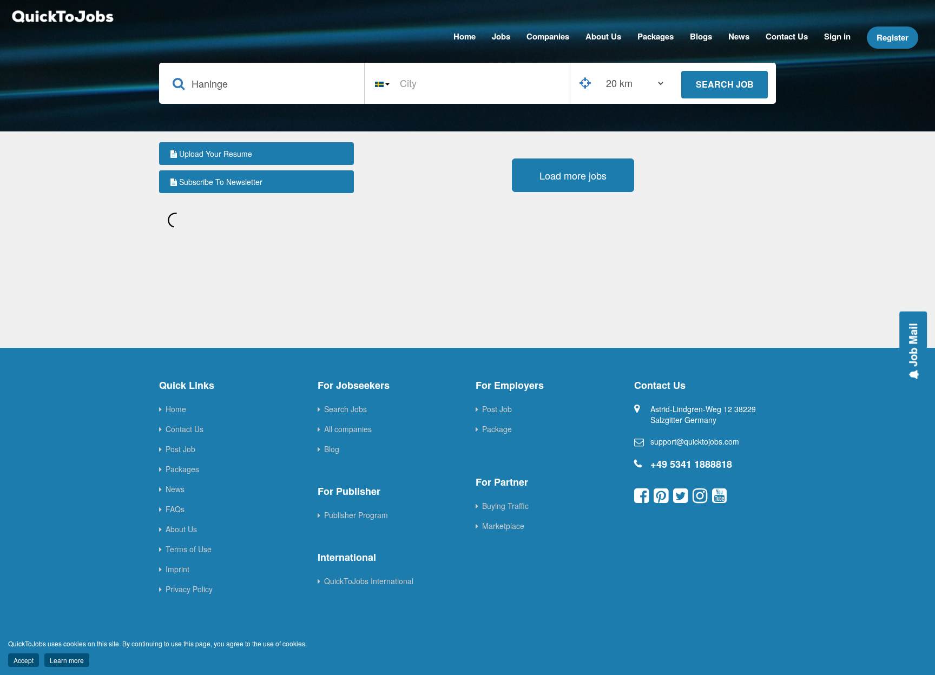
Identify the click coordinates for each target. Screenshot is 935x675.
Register (892, 37)
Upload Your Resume (214, 153)
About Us (603, 36)
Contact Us (787, 36)
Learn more (67, 660)
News (738, 36)
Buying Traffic (505, 505)
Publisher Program (356, 514)
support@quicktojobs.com (694, 441)
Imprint (177, 569)
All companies (348, 428)
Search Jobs (345, 408)
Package (497, 428)
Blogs (701, 36)
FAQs (175, 509)
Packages (655, 36)
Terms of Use (189, 549)
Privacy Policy (189, 589)
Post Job (180, 449)
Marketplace (503, 525)
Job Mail (912, 346)
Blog (331, 449)
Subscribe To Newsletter (219, 181)
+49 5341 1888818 (691, 464)
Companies (547, 36)
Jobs (501, 36)
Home (464, 36)
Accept (24, 660)
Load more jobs (573, 175)
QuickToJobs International (368, 580)
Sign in (837, 36)
